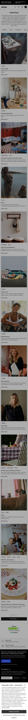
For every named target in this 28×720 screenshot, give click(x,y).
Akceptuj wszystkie (14, 711)
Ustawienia (14, 717)
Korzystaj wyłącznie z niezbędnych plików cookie (14, 715)
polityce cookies (5, 707)
